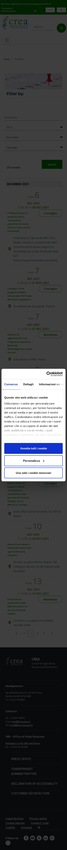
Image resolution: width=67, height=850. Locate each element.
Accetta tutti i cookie (33, 448)
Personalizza (31, 460)
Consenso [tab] (11, 384)
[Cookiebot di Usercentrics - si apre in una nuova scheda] (47, 373)
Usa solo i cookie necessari (33, 472)
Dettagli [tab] (28, 384)
